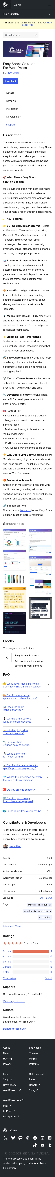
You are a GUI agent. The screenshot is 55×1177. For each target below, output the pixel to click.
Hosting (7, 1058)
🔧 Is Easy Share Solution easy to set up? (16, 743)
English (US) (46, 897)
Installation (12, 108)
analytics (32, 905)
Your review (9, 978)
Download (10, 81)
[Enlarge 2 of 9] (22, 553)
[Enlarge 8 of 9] (47, 581)
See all (48, 978)
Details (10, 92)
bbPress (9, 1111)
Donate (34, 1084)
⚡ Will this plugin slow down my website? (15, 732)
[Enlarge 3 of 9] (22, 577)
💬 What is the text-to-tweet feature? (14, 755)
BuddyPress (11, 1116)
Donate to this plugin (14, 1028)
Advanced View (12, 926)
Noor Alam (13, 72)
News (6, 1053)
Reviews (11, 100)
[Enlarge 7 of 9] (47, 560)
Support (10, 124)
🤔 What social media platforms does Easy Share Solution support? (22, 685)
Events (33, 1079)
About (6, 1047)
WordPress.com (13, 1100)
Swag (33, 1090)
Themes (33, 1053)
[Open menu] (50, 4)
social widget (45, 917)
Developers (9, 1084)
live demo (25, 510)
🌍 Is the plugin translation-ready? (22, 811)
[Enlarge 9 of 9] (47, 601)
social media (30, 911)
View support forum (14, 1001)
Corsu (13, 1130)
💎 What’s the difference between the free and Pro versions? (22, 778)
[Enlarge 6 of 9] (47, 532)
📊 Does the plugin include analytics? (13, 708)
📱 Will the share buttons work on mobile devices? (17, 720)
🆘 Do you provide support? (19, 789)
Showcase (35, 1047)
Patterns (34, 1063)
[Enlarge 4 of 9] (22, 590)
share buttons (44, 905)
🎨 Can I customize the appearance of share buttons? (20, 697)
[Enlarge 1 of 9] (22, 532)
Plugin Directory (11, 14)
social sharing (44, 911)
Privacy (7, 1063)
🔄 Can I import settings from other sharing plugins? (18, 800)
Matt (7, 1105)
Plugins (33, 1058)
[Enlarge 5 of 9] (22, 615)
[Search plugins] (35, 35)
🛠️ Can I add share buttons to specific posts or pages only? (20, 767)
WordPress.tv (12, 1090)
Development (13, 116)
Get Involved (36, 1074)
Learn (6, 1074)
